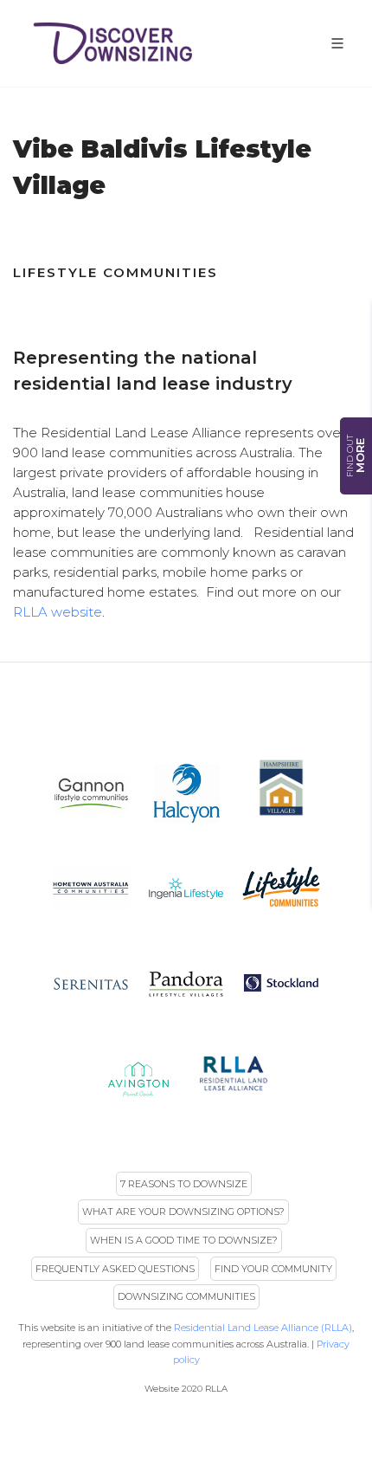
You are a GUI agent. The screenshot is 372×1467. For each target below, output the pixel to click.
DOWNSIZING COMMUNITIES (186, 1296)
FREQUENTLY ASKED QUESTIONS (115, 1269)
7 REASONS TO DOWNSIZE (183, 1184)
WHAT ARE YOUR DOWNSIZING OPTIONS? (183, 1211)
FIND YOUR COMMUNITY (273, 1269)
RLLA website (57, 612)
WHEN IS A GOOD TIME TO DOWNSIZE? (184, 1240)
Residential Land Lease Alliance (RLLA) (263, 1328)
